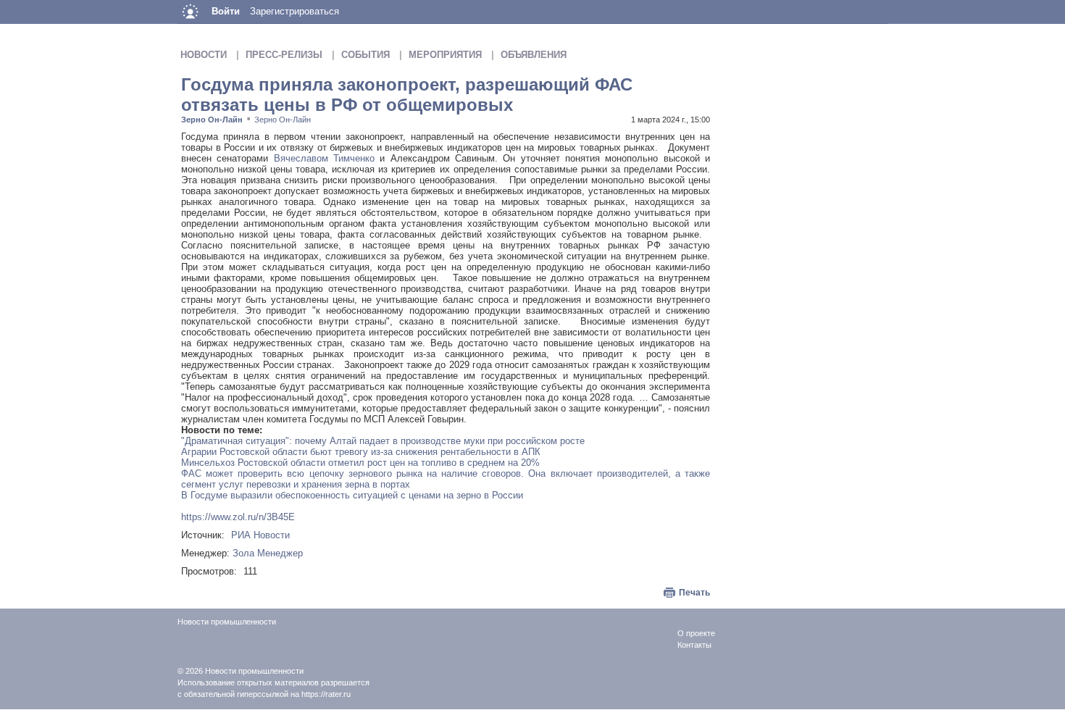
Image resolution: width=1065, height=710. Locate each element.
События (365, 54)
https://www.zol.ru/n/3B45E (238, 516)
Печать (694, 593)
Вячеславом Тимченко (324, 158)
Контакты (694, 644)
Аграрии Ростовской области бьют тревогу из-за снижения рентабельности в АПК (360, 451)
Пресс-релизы (284, 54)
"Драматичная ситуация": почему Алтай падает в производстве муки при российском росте (383, 440)
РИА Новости (260, 535)
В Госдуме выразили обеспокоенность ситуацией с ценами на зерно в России (352, 495)
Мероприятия (445, 54)
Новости (203, 54)
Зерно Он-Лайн (212, 119)
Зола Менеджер (268, 553)
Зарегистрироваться (294, 11)
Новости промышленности (254, 671)
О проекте (696, 633)
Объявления (534, 54)
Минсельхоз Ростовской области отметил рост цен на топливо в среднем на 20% (360, 462)
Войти (226, 11)
